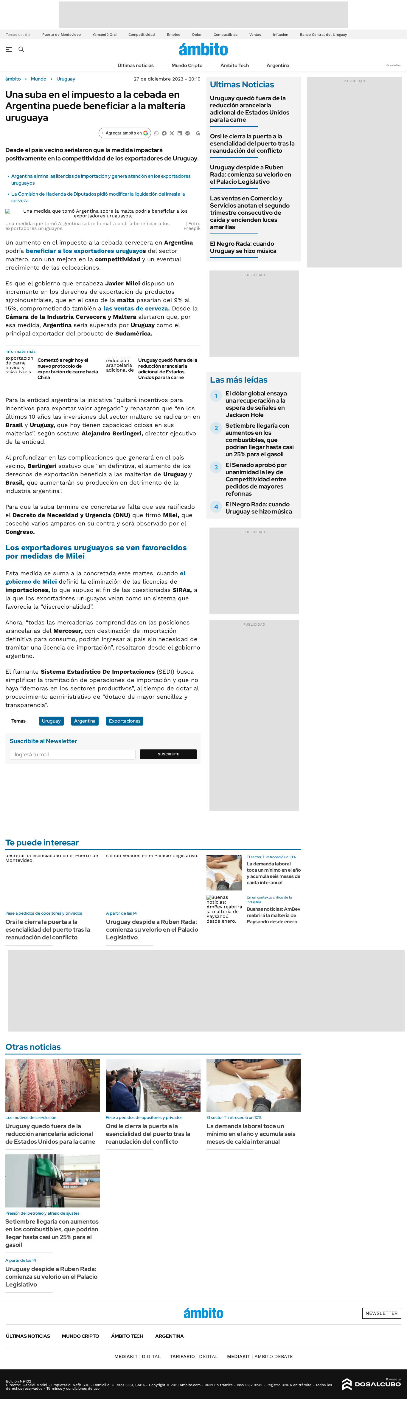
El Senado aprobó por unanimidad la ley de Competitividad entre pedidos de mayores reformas (256, 479)
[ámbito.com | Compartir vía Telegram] (187, 133)
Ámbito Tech (234, 65)
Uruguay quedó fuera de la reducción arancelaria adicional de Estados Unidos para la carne (167, 369)
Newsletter (393, 65)
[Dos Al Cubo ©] (371, 1384)
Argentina (278, 65)
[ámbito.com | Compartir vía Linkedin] (179, 133)
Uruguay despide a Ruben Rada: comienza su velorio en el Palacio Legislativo (250, 174)
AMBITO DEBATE (260, 1356)
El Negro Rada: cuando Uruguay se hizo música (243, 247)
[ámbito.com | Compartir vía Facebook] (164, 133)
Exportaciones (124, 721)
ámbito (13, 79)
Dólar (197, 35)
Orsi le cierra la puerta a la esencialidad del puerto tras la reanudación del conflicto (252, 143)
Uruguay (66, 79)
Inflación (280, 35)
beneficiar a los (50, 250)
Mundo (38, 79)
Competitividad (141, 35)
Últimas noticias (136, 65)
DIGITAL (137, 1356)
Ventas (255, 35)
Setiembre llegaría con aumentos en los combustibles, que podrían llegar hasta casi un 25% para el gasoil (260, 440)
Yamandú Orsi (104, 35)
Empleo (173, 35)
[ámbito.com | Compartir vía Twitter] (172, 133)
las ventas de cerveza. (136, 308)
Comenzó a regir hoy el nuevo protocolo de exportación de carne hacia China (68, 369)
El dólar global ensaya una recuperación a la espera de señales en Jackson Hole (256, 404)
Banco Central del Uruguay (323, 35)
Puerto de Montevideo (61, 35)
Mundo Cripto (187, 65)
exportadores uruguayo (108, 250)
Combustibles (225, 35)
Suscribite (168, 754)
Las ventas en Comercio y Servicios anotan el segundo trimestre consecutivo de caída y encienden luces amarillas (250, 212)
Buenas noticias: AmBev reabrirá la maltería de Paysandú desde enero (273, 915)
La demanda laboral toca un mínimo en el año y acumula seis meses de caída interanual (274, 873)
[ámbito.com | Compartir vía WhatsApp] (156, 133)
